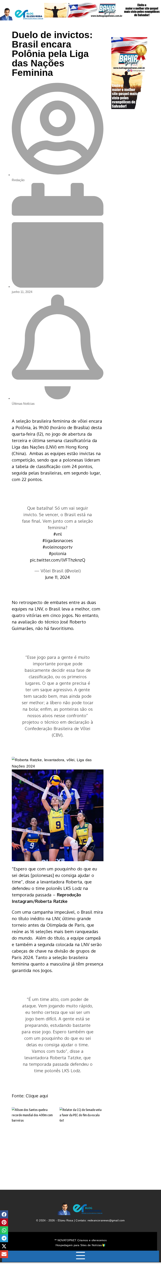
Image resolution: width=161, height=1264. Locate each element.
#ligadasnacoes (57, 540)
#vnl (57, 534)
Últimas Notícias (23, 403)
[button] (4, 1214)
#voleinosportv (57, 547)
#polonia (57, 553)
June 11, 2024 (57, 577)
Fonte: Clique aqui (30, 1095)
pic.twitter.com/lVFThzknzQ (57, 560)
